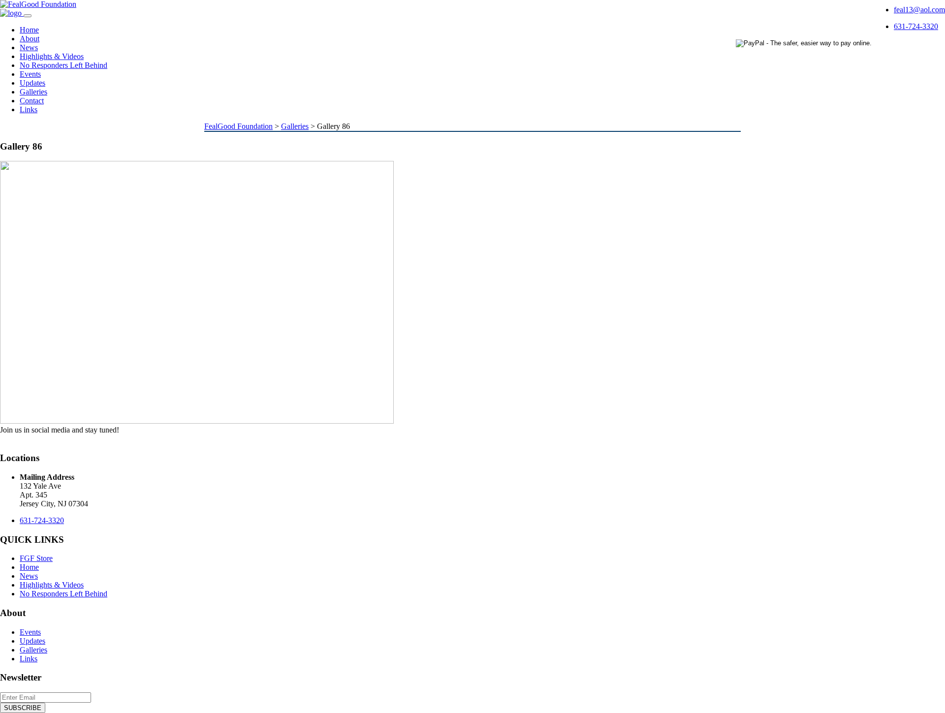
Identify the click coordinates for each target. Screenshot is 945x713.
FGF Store (36, 558)
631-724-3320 (916, 26)
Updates (32, 83)
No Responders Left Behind (63, 65)
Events (30, 74)
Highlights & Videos (52, 56)
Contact (32, 100)
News (29, 47)
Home (29, 30)
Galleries (33, 92)
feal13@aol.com (919, 9)
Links (28, 109)
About (29, 38)
